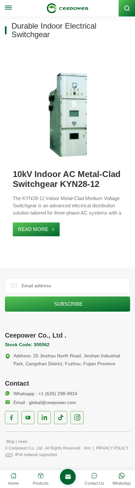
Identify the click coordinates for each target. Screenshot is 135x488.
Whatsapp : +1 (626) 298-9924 (45, 393)
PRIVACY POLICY (112, 448)
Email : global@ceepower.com (44, 402)
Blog (10, 441)
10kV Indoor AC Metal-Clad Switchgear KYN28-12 (67, 179)
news (23, 441)
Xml (87, 448)
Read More (33, 229)
